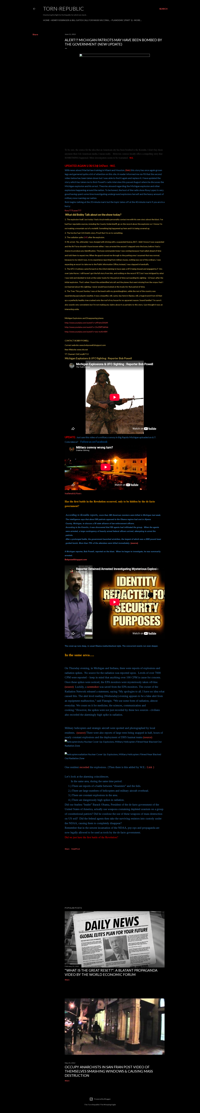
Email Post (75, 849)
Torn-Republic (63, 8)
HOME (46, 20)
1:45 (86, 237)
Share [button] (35, 34)
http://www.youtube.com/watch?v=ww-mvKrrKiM (86, 332)
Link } (150, 767)
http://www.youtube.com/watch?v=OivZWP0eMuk (86, 327)
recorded (84, 767)
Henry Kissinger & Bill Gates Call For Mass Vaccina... (80, 20)
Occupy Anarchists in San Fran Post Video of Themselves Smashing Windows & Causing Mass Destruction (109, 1071)
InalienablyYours (73, 493)
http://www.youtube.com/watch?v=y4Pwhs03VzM (86, 323)
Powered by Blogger (102, 1099)
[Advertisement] (115, 878)
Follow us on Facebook (93, 441)
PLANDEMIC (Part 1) (122, 20)
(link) (127, 170)
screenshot (93, 686)
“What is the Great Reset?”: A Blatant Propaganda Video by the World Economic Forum (111, 972)
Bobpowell (76, 559)
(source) (134, 543)
